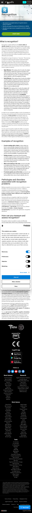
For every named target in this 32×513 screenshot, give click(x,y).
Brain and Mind (8, 379)
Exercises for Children (16, 454)
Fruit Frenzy (8, 407)
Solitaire (8, 412)
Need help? (26, 507)
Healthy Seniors (23, 385)
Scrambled (8, 430)
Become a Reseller (6, 504)
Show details (23, 272)
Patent (15, 448)
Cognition (8, 387)
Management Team (23, 498)
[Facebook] (9, 371)
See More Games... (23, 436)
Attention (8, 399)
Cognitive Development (16, 455)
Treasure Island (8, 416)
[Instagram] (19, 371)
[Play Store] (16, 358)
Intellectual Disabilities (8, 390)
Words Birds (23, 435)
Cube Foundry (23, 416)
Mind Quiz (16, 460)
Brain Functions (8, 391)
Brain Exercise (16, 457)
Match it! (8, 422)
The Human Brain (8, 377)
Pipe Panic (8, 409)
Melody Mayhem (8, 433)
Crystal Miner (8, 410)
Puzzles (23, 407)
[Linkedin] (23, 371)
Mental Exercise (15, 468)
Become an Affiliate (23, 501)
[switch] (28, 256)
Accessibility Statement (25, 504)
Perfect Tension (23, 427)
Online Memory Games (16, 469)
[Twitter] (12, 371)
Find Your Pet (8, 432)
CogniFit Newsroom (9, 501)
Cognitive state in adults (23, 388)
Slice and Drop (23, 429)
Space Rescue (8, 424)
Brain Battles (16, 475)
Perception (8, 397)
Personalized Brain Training (16, 465)
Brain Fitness (8, 385)
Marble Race (8, 427)
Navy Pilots (23, 382)
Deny (16, 286)
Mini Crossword (8, 406)
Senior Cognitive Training (23, 387)
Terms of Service (8, 498)
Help (18, 504)
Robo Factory (8, 413)
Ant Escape (8, 415)
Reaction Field (23, 433)
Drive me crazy (8, 419)
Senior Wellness (23, 383)
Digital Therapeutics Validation (23, 377)
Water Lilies (23, 432)
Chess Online (8, 404)
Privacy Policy (15, 498)
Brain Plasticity (8, 383)
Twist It (23, 430)
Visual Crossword (8, 421)
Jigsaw (23, 419)
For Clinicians (16, 443)
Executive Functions (8, 393)
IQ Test (15, 477)
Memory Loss (8, 388)
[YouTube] (16, 371)
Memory (8, 396)
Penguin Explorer (23, 409)
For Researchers (15, 445)
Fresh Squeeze (23, 418)
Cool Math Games (16, 471)
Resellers (16, 452)
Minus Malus (23, 424)
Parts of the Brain (8, 380)
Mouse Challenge (23, 426)
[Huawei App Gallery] (16, 362)
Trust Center (16, 507)
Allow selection (16, 281)
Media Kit (16, 501)
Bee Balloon (23, 413)
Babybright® (16, 451)
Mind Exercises (16, 463)
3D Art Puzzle (8, 436)
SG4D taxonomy (23, 391)
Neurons (8, 382)
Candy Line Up (23, 406)
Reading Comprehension (15, 472)
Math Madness (8, 426)
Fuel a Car (23, 421)
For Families (16, 442)
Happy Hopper (23, 404)
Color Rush (8, 435)
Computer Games (23, 379)
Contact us (13, 504)
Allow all (16, 277)
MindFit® (16, 449)
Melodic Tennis (8, 429)
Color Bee (23, 412)
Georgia (4, 510)
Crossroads (23, 415)
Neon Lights (8, 418)
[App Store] (16, 353)
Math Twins (23, 422)
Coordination (8, 394)
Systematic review (23, 390)
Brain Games (16, 466)
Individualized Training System (16, 458)
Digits (23, 410)
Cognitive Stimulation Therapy (16, 462)
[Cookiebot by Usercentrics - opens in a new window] (23, 226)
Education (16, 446)
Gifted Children (16, 474)
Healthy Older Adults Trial (23, 380)
